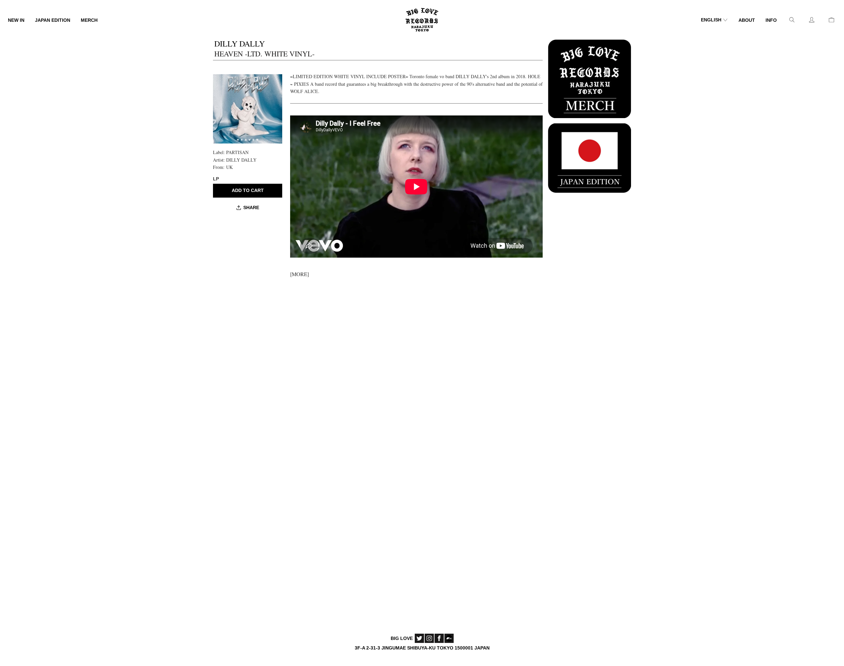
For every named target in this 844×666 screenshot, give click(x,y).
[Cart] (831, 19)
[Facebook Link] (439, 638)
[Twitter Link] (419, 638)
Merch (89, 20)
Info (771, 20)
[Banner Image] (589, 77)
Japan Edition (52, 20)
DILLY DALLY (241, 160)
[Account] (811, 19)
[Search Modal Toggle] (792, 19)
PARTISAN (237, 152)
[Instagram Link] (429, 638)
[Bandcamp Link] (449, 638)
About (746, 20)
